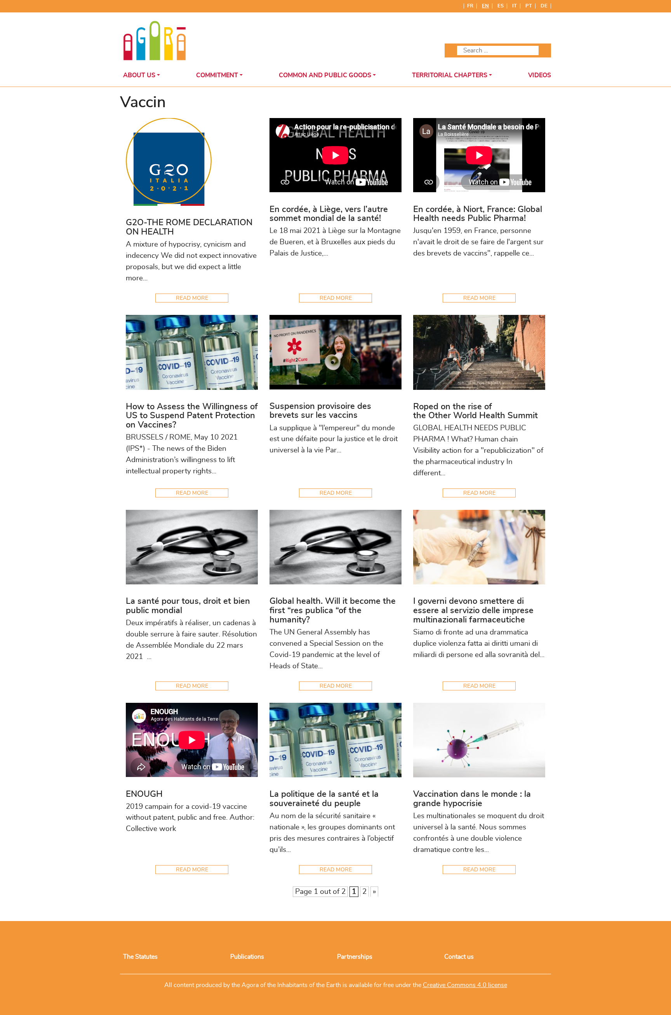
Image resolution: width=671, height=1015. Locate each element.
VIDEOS (539, 75)
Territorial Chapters (449, 75)
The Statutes (140, 957)
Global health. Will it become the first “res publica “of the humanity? (332, 610)
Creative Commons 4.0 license (465, 985)
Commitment (217, 75)
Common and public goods (325, 75)
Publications (247, 957)
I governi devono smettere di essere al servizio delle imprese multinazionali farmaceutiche (473, 610)
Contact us (459, 957)
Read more (192, 298)
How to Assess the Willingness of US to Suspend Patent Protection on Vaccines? (192, 416)
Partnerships (354, 957)
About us (139, 75)
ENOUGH (144, 794)
